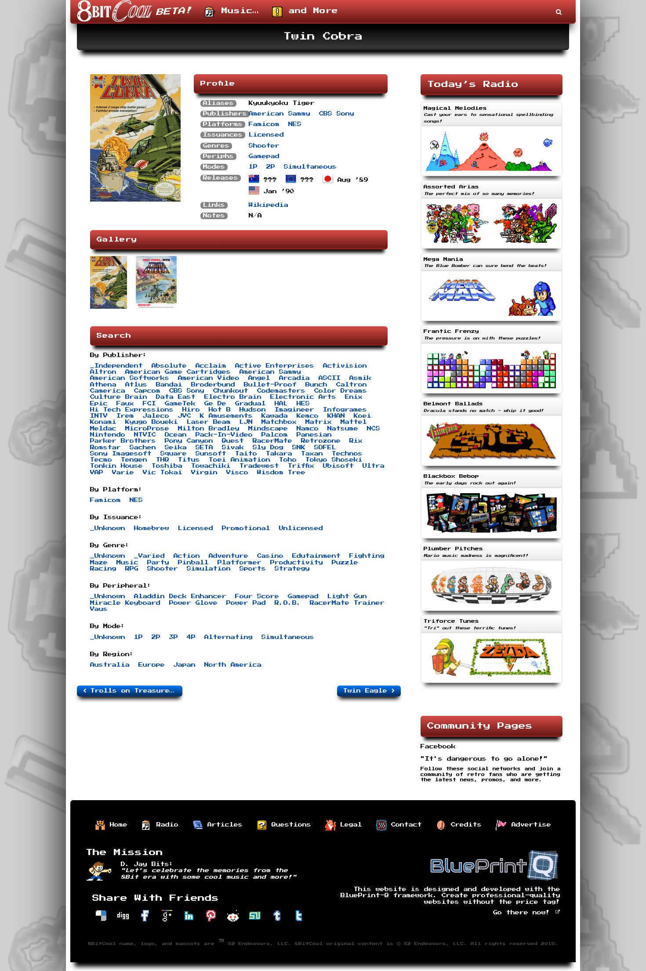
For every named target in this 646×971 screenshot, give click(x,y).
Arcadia (294, 378)
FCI (149, 403)
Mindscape (268, 428)
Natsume (342, 428)
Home (116, 825)
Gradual (250, 403)
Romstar (105, 447)
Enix (354, 397)
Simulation (209, 569)
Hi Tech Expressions (132, 410)
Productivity (296, 562)
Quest (233, 441)
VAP (96, 472)
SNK (298, 447)
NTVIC (145, 435)
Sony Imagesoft (121, 453)
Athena (103, 385)
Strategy (292, 569)
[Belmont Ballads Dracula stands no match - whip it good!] (492, 467)
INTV (99, 416)
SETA (204, 447)
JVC (184, 416)
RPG (131, 569)
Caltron (351, 385)
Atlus (136, 385)
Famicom (264, 124)
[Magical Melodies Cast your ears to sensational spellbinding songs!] (492, 177)
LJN (246, 422)
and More (310, 11)
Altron (103, 372)
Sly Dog (268, 447)
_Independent (116, 366)
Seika (176, 447)
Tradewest (259, 466)
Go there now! (524, 912)
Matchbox (279, 422)
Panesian (314, 435)
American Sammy (279, 114)
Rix (356, 441)
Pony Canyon (189, 441)
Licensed (266, 135)
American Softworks (129, 378)
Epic (99, 403)
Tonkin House (116, 466)
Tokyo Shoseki (334, 460)
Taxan (312, 453)
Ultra (374, 466)
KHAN (336, 416)
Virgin (204, 472)
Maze (99, 562)
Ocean (176, 435)
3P (173, 637)
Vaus (99, 609)
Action (187, 556)
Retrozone (321, 441)
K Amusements (226, 416)
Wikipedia (268, 205)
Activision (345, 366)
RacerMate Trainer (347, 603)
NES (294, 124)
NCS (373, 428)
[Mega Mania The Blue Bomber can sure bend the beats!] (492, 322)
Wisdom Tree (281, 472)
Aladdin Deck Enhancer (180, 596)
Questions (289, 825)
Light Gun (347, 596)
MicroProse (147, 428)
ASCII (330, 378)
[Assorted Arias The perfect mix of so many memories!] (492, 249)
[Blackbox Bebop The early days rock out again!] (492, 539)
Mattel (354, 422)
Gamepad (264, 156)
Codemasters (281, 391)
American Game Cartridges (178, 372)
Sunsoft (211, 453)
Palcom (274, 435)
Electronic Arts (303, 397)
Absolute (169, 366)
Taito (246, 453)
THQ (162, 460)
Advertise (529, 825)
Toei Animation (239, 460)
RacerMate (272, 441)
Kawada (274, 416)
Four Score (257, 596)
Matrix (318, 422)
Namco (308, 428)
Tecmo (101, 460)
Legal (349, 825)
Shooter (264, 146)
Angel (259, 378)
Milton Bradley (209, 428)
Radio (165, 825)
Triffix (301, 466)
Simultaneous (310, 167)
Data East (176, 397)
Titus (189, 460)
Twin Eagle (367, 691)
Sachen (143, 447)
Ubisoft (338, 466)
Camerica (107, 391)
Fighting (367, 556)
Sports (253, 569)
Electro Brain (232, 397)
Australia (110, 665)
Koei (362, 416)
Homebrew (151, 528)
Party (158, 562)
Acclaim (211, 366)
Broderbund (213, 385)
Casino (270, 556)
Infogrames (345, 410)
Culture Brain (118, 397)
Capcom (147, 391)
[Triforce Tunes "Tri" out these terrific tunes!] (492, 684)
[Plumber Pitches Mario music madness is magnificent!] (492, 612)
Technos (347, 453)
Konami (103, 422)
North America (232, 665)
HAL (281, 403)
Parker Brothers (123, 441)
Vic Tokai (162, 472)
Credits (464, 825)
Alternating (228, 637)
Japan (185, 665)
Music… (237, 11)
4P (191, 637)
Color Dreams (340, 391)
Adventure (228, 556)
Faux (125, 403)
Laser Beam (209, 422)
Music (127, 562)
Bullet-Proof (270, 385)
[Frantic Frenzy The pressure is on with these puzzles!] (492, 394)
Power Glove (193, 603)
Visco (237, 472)
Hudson (253, 410)
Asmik (360, 378)
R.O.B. (288, 603)
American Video (209, 378)
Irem (125, 416)
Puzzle (345, 562)
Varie (123, 472)
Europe (151, 665)
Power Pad (246, 603)
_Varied (149, 556)
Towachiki (211, 466)
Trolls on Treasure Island (134, 691)
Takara (279, 453)
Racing (103, 569)
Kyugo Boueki (151, 422)
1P (253, 167)
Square (173, 453)
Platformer (239, 562)
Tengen (134, 460)
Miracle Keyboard (125, 603)
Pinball (193, 562)
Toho (288, 460)
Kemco (308, 416)
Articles (223, 825)
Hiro (191, 410)
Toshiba (167, 466)
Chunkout (230, 391)
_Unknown (107, 528)
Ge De (215, 403)
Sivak (233, 447)
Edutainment (316, 556)
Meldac (103, 428)
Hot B (220, 410)
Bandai (169, 385)
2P (270, 167)
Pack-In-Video (224, 435)
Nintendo (107, 435)
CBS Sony (336, 114)
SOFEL (325, 447)
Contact (404, 825)
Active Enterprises (274, 366)
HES (303, 403)
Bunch (316, 385)
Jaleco (156, 416)
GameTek (180, 403)
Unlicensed (301, 528)
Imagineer (294, 410)
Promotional (246, 528)
